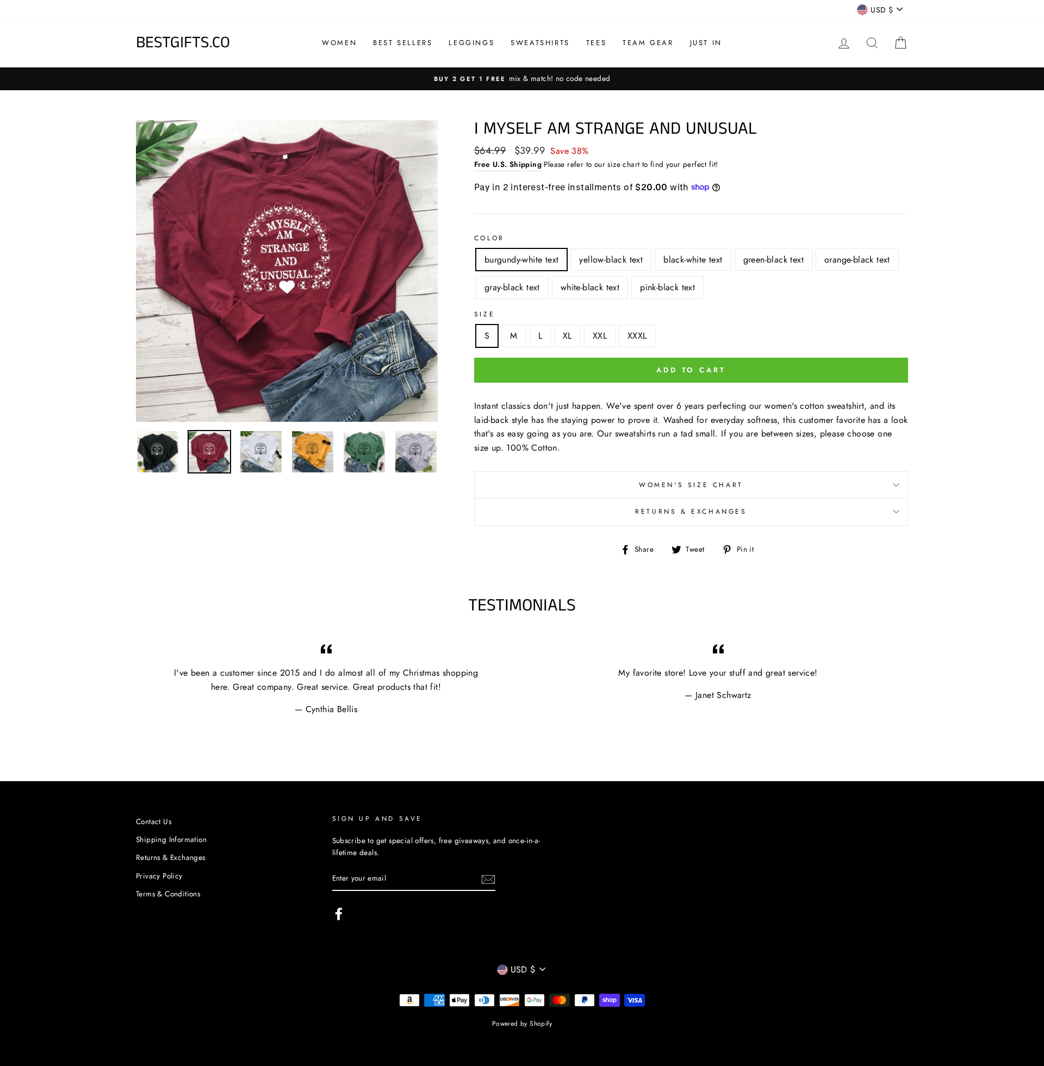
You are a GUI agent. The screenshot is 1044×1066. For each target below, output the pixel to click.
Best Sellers (402, 43)
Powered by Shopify (522, 1023)
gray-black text (512, 287)
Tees (596, 43)
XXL (600, 335)
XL (567, 335)
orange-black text (857, 259)
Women (339, 43)
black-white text (692, 259)
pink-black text (667, 287)
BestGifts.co (183, 43)
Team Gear (648, 43)
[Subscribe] (488, 879)
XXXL (637, 335)
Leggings (471, 43)
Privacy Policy (159, 875)
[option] (287, 271)
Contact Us (153, 821)
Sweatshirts (540, 43)
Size (484, 314)
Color (489, 238)
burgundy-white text (521, 259)
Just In (706, 43)
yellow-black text (611, 259)
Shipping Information (171, 839)
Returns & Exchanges (691, 511)
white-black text (590, 287)
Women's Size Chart (691, 485)
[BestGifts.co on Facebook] (338, 913)
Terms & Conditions (168, 893)
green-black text (773, 259)
